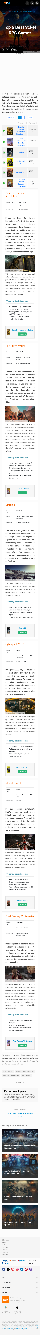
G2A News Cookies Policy (22, 1328)
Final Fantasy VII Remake (11, 1075)
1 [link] (19, 118)
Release (32, 123)
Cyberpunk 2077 (8, 1071)
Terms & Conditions (21, 1327)
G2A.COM (4, 11)
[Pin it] (11, 49)
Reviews (5, 1250)
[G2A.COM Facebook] (3, 1269)
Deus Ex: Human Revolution (25, 1071)
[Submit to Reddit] (15, 49)
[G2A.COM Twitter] (8, 1269)
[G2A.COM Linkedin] (21, 1269)
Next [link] (30, 118)
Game (20, 123)
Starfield (21, 152)
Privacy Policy (10, 1328)
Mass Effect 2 (21, 172)
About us (5, 1255)
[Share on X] (7, 49)
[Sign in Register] (32, 3)
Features (18, 11)
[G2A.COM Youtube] (12, 1269)
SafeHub (5, 1252)
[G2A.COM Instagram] (17, 1269)
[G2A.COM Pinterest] (26, 1269)
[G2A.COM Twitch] (30, 1269)
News (4, 1242)
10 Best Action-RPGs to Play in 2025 (20, 1115)
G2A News (12, 11)
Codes (4, 1245)
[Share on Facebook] (3, 49)
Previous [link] (11, 118)
